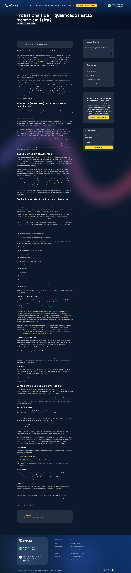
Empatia (22, 279)
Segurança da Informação (94, 84)
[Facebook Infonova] (108, 570)
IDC (55, 125)
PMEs (61, 486)
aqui (70, 495)
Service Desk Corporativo (77, 546)
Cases (57, 5)
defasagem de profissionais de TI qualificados (37, 110)
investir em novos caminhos (52, 346)
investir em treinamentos (64, 315)
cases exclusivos (34, 501)
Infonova (31, 391)
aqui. (61, 393)
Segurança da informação (77, 553)
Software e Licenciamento (78, 559)
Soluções (38, 5)
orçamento (49, 159)
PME (18, 413)
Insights (64, 5)
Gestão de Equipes (42, 44)
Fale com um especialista (98, 117)
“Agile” (27, 222)
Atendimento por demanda (27, 456)
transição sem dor (59, 488)
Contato (57, 556)
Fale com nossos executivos (86, 5)
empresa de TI (35, 327)
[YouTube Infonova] (112, 570)
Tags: (20, 506)
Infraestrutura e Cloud (93, 79)
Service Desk (90, 75)
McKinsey (55, 84)
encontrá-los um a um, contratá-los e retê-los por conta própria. (36, 333)
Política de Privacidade (55, 570)
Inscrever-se (98, 147)
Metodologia (49, 5)
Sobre (70, 5)
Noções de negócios (25, 254)
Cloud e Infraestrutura (76, 556)
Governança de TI (75, 550)
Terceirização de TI (92, 71)
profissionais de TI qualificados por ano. (48, 95)
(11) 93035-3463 (118, 6)
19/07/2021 (29, 44)
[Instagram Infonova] (104, 570)
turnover (19, 479)
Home (31, 5)
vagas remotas (41, 171)
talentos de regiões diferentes (54, 183)
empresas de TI (33, 389)
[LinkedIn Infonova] (99, 570)
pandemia (55, 139)
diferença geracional (28, 214)
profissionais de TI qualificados (45, 61)
